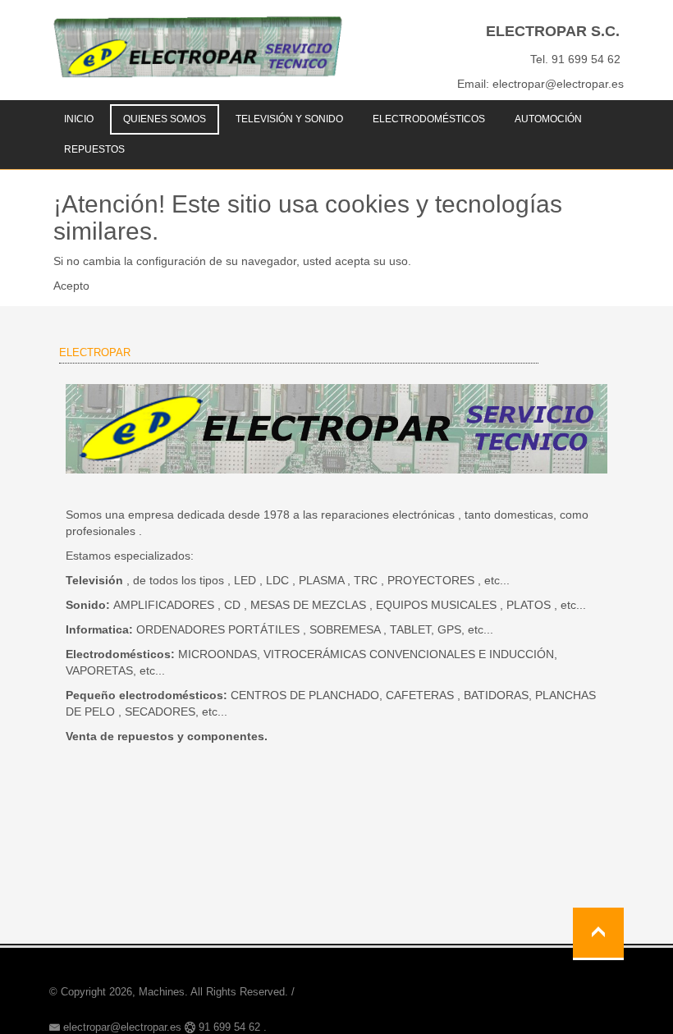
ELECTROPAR (94, 352)
